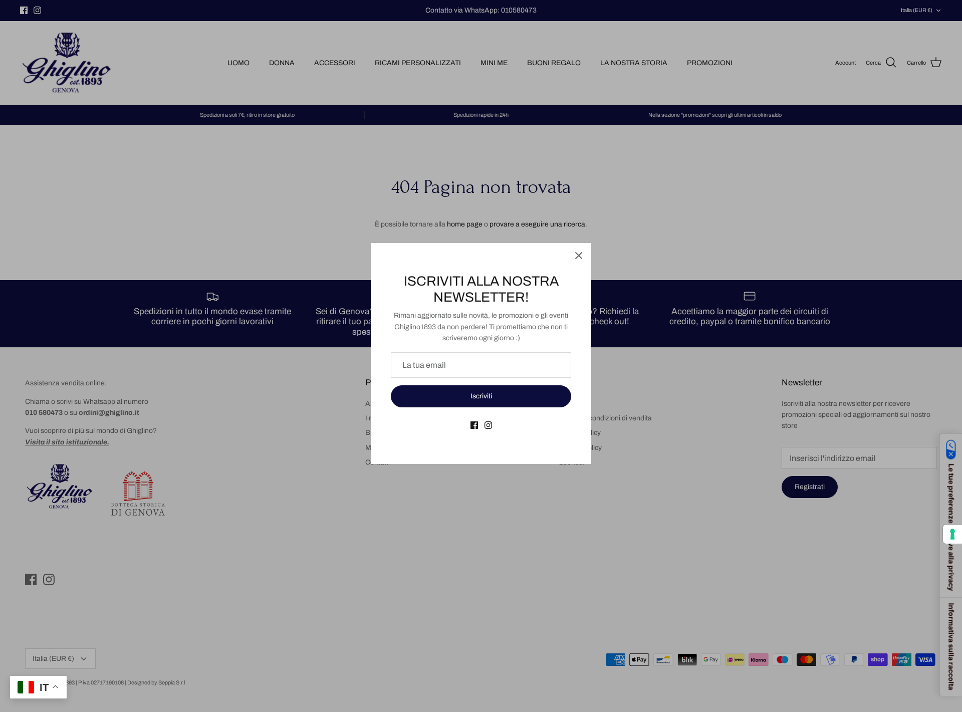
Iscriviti (481, 396)
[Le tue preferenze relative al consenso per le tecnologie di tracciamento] (952, 534)
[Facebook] (474, 425)
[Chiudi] (579, 256)
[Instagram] (488, 425)
